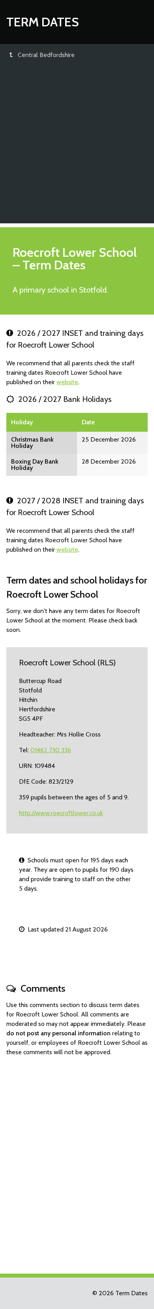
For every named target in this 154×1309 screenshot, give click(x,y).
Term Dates (42, 21)
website (67, 382)
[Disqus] (77, 1161)
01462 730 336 (50, 750)
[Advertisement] (77, 146)
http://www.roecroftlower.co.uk (61, 813)
